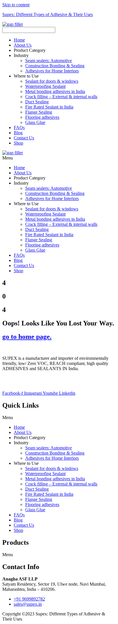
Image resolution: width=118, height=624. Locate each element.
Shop (18, 143)
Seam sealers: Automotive (48, 60)
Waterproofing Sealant (45, 86)
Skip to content (16, 4)
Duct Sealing (37, 101)
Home (19, 39)
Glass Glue (35, 122)
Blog (18, 132)
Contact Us (24, 137)
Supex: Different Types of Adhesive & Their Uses (47, 14)
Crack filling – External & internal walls (61, 96)
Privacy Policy (15, 378)
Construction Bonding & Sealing (54, 65)
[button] (65, 55)
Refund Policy (45, 378)
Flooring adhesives (42, 117)
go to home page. (27, 336)
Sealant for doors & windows (51, 81)
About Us (23, 45)
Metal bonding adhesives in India (55, 91)
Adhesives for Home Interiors (52, 70)
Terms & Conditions (20, 383)
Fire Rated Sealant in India (49, 106)
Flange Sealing (38, 112)
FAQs (19, 127)
